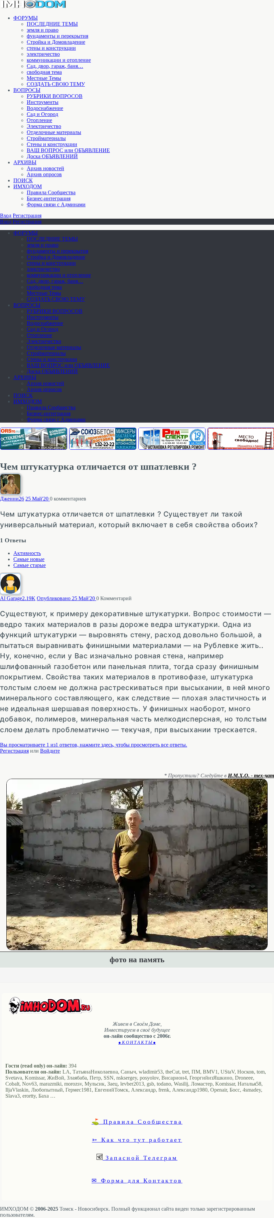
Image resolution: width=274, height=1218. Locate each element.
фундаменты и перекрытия (57, 36)
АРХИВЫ (24, 162)
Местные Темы (44, 78)
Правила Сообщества (51, 192)
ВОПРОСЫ (26, 90)
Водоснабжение (45, 108)
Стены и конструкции (52, 144)
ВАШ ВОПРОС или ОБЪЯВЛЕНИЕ (68, 150)
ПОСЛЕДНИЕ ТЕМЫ (52, 24)
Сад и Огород (42, 114)
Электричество (44, 126)
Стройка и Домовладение (56, 42)
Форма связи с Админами (56, 204)
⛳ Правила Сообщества (137, 1121)
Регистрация (27, 215)
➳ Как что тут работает (137, 1139)
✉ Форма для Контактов (137, 1180)
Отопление (39, 120)
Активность (27, 553)
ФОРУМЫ (25, 18)
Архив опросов (44, 174)
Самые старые (29, 565)
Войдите (50, 751)
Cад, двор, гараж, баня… (55, 66)
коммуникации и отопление (59, 60)
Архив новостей (45, 168)
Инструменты (42, 102)
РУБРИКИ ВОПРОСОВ (55, 96)
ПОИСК (23, 180)
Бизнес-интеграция (49, 198)
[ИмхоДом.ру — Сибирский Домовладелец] (33, 6)
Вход (5, 215)
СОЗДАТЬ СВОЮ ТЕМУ (56, 84)
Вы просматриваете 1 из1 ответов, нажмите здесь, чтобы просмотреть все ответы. (93, 745)
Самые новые (28, 559)
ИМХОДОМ (27, 186)
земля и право (42, 30)
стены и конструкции (51, 48)
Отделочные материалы (54, 132)
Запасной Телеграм (140, 1157)
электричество (43, 54)
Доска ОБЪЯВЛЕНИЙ (52, 156)
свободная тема (44, 72)
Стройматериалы (46, 138)
